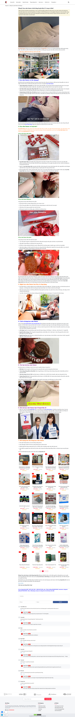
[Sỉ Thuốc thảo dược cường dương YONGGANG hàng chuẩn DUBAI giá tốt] (24, 459)
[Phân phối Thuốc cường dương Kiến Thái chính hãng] (50, 557)
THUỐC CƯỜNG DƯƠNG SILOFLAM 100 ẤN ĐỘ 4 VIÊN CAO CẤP (64, 546)
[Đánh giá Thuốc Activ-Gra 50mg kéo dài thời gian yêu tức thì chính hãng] (63, 499)
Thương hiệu (53, 2)
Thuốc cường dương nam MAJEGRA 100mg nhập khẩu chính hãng (24, 546)
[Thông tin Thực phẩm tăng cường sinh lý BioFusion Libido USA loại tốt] (37, 479)
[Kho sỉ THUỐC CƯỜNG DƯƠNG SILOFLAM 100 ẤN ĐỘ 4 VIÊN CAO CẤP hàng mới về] (63, 538)
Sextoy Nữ (12, 2)
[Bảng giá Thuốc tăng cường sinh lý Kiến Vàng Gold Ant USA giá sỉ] (63, 479)
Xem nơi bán (20, 583)
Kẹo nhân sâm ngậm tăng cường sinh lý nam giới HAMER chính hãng (50, 507)
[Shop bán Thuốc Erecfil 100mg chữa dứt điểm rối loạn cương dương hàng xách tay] (37, 499)
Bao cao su (41, 2)
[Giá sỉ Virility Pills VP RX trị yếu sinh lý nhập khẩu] (24, 499)
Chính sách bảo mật (42, 707)
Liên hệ (40, 710)
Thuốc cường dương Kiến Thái (50, 564)
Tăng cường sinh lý (33, 2)
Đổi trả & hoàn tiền (58, 710)
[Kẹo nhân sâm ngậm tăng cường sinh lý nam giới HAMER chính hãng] (50, 499)
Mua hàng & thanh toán (59, 707)
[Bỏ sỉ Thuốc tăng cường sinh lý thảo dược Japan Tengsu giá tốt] (24, 479)
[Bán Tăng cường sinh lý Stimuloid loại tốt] (24, 557)
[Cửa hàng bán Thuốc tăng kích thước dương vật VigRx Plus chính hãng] (50, 479)
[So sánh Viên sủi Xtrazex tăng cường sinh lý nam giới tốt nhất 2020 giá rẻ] (37, 538)
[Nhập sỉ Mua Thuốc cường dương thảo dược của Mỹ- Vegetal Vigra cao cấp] (37, 518)
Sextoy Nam (18, 2)
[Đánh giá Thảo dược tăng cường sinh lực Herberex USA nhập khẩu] (63, 557)
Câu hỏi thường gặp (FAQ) (59, 709)
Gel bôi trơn (47, 2)
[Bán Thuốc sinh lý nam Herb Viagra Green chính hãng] (50, 518)
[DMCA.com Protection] (37, 714)
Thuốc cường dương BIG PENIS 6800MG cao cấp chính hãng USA (63, 467)
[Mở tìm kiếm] (68, 2)
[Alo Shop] (6, 2)
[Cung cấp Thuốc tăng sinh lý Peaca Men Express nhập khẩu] (50, 538)
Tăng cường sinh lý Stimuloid (24, 564)
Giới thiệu (40, 709)
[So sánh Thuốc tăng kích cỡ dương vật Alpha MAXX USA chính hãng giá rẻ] (50, 459)
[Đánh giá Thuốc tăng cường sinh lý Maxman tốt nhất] (63, 518)
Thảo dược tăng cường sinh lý (37, 564)
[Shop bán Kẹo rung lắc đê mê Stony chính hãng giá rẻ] (24, 518)
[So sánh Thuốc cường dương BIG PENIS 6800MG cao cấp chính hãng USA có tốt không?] (63, 459)
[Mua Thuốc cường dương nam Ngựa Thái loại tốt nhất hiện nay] (37, 459)
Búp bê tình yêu (25, 2)
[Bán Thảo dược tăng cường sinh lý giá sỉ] (37, 557)
